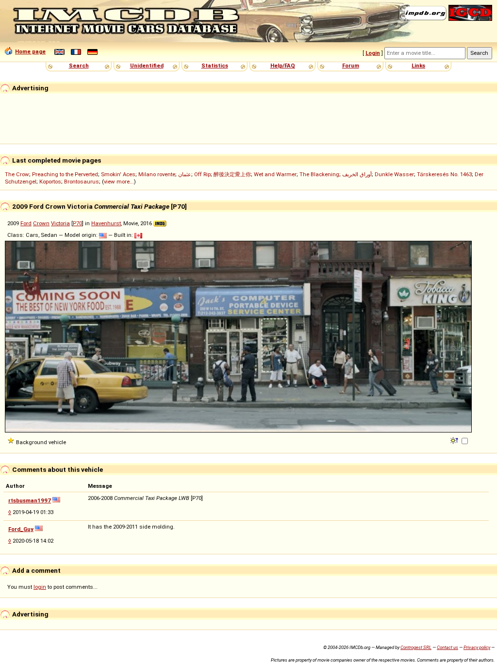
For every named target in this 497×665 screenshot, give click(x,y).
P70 (77, 223)
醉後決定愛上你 (232, 174)
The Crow (17, 174)
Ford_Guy (20, 529)
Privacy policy (477, 647)
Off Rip (202, 174)
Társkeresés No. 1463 (444, 174)
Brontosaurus (81, 181)
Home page (30, 51)
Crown (41, 223)
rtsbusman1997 (29, 500)
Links (418, 65)
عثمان (184, 174)
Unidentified (147, 65)
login (39, 586)
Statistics (214, 65)
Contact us (447, 647)
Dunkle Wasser (394, 174)
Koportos (50, 181)
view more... (119, 181)
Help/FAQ (282, 65)
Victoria (60, 223)
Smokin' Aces (118, 174)
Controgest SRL (415, 647)
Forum (350, 65)
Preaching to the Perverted (65, 174)
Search (79, 65)
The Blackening (319, 174)
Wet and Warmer (275, 174)
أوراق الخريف (357, 174)
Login (372, 53)
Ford (26, 223)
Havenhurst (106, 223)
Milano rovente (156, 174)
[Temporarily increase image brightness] (455, 439)
